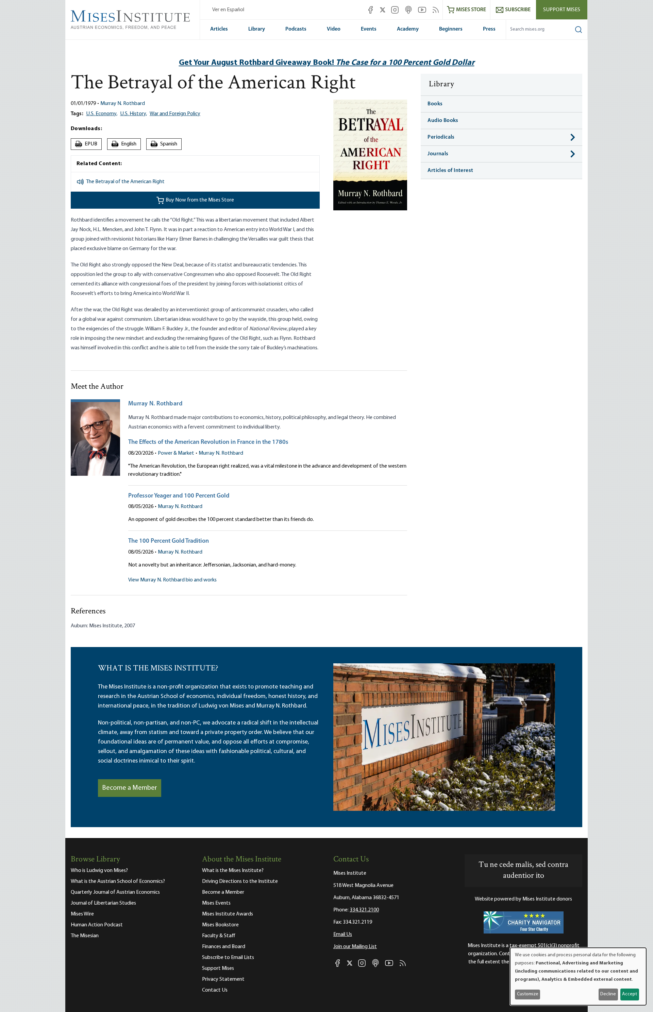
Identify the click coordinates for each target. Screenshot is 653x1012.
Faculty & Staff (218, 936)
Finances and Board (223, 946)
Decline (608, 994)
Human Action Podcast (97, 925)
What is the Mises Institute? (233, 870)
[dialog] (578, 976)
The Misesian (85, 936)
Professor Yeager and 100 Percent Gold (178, 496)
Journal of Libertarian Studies (103, 903)
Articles (219, 29)
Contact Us (215, 990)
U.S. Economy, (101, 114)
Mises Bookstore (220, 925)
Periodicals (441, 137)
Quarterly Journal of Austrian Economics (115, 892)
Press (489, 29)
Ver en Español (228, 10)
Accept (629, 994)
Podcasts (295, 29)
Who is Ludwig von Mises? (99, 870)
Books (435, 104)
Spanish (165, 144)
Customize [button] (527, 994)
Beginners (451, 29)
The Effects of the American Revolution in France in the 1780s (208, 442)
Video (333, 29)
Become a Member (129, 788)
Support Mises (561, 10)
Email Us (342, 934)
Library (256, 29)
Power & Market (176, 453)
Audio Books (443, 120)
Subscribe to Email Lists (228, 957)
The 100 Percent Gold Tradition (168, 541)
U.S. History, (133, 114)
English (125, 144)
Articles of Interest (450, 170)
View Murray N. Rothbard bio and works (172, 580)
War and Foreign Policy (175, 114)
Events (368, 29)
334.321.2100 (364, 910)
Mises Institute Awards (227, 914)
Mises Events (216, 903)
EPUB (86, 144)
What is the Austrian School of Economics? (118, 881)
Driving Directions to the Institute (240, 881)
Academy (408, 29)
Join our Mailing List (355, 946)
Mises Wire (82, 914)
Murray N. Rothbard (122, 103)
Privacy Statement (223, 979)
